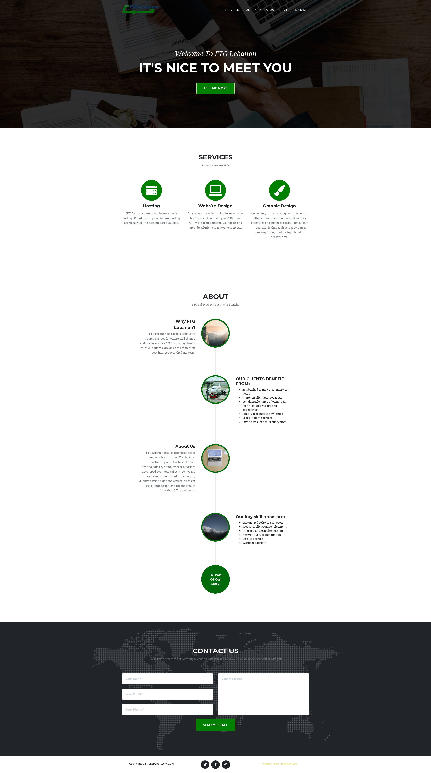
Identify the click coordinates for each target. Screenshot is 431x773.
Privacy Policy (270, 763)
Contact (300, 9)
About (271, 9)
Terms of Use (289, 763)
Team (285, 9)
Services (232, 9)
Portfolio (252, 9)
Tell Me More (215, 88)
